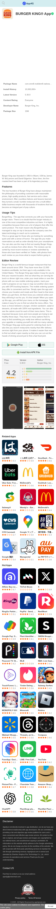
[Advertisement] (28, 50)
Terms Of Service (34, 898)
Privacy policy (20, 898)
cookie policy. (5, 908)
